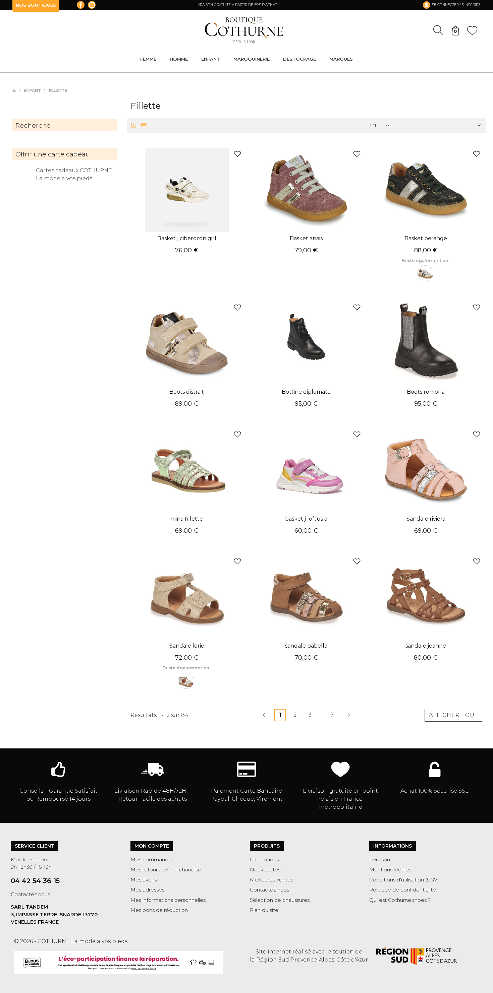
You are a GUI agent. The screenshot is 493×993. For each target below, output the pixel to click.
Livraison (379, 860)
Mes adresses (147, 890)
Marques (341, 59)
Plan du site (264, 910)
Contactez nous (30, 894)
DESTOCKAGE (299, 59)
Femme (148, 59)
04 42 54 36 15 (35, 881)
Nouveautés (265, 870)
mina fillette (186, 519)
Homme (179, 59)
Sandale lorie (186, 646)
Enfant (210, 59)
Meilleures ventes (271, 880)
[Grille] (133, 126)
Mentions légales (390, 870)
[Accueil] (17, 90)
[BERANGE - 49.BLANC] (425, 273)
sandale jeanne (425, 646)
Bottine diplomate (306, 392)
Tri (372, 125)
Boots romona (426, 392)
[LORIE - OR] (186, 681)
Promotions (264, 860)
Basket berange (425, 238)
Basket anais (306, 238)
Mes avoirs (143, 880)
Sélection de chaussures (280, 900)
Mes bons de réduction (159, 910)
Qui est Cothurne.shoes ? (400, 900)
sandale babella (306, 646)
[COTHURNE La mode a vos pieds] (244, 30)
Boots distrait (186, 392)
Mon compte (151, 846)
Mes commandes (152, 860)
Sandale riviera (425, 519)
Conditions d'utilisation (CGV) (404, 880)
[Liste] (144, 126)
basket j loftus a (306, 519)
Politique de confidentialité (402, 890)
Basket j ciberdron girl (186, 238)
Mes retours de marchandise (165, 870)
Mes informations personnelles (168, 900)
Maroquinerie (251, 59)
